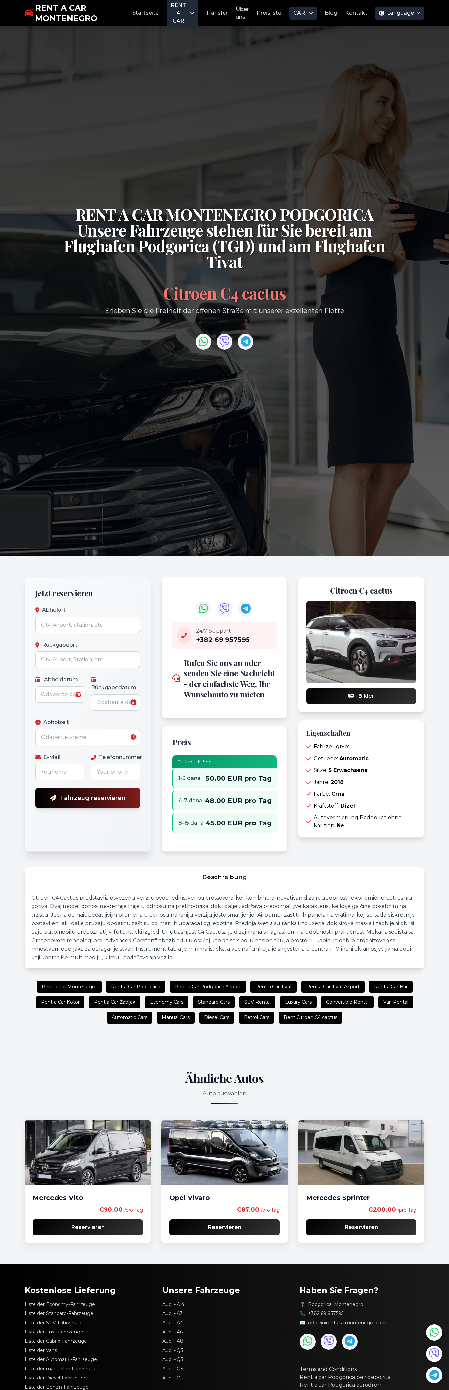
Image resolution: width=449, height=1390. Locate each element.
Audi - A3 (172, 1313)
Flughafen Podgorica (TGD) (161, 245)
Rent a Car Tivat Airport (333, 987)
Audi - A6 (172, 1332)
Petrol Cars (256, 1017)
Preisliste (269, 13)
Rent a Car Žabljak (114, 1002)
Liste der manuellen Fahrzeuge (61, 1369)
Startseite (145, 13)
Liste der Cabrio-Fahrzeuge (56, 1341)
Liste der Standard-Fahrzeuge (59, 1313)
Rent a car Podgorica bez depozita (345, 1377)
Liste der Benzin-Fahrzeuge (57, 1387)
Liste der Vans (41, 1350)
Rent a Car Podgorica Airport (208, 987)
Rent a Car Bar (391, 987)
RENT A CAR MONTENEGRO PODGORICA (224, 214)
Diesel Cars (216, 1017)
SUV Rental (257, 1002)
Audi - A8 (172, 1341)
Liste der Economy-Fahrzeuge (60, 1304)
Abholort (54, 610)
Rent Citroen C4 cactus (310, 1017)
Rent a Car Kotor (60, 1002)
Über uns (242, 13)
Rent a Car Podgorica (135, 987)
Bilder (365, 696)
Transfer (217, 13)
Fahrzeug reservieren (92, 798)
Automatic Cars (129, 1017)
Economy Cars (166, 1002)
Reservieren (88, 1227)
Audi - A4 (172, 1323)
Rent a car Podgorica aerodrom (341, 1385)
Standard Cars (214, 1002)
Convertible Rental (347, 1002)
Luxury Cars (298, 1002)
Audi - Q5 (172, 1369)
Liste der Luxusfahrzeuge (54, 1332)
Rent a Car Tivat (273, 987)
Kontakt (356, 13)
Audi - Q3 (172, 1350)
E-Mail (51, 757)
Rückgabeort (59, 645)
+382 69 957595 (325, 1313)
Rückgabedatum (113, 687)
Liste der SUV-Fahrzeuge (54, 1323)
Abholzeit (56, 722)
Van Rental (395, 1002)
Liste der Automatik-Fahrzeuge (61, 1359)
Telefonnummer (119, 757)
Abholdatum (60, 679)
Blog (331, 13)
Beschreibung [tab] (224, 877)
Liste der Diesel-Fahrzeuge (56, 1378)
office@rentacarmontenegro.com (347, 1323)
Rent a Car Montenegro (69, 987)
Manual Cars (176, 1017)
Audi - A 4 (173, 1304)
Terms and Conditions (328, 1369)
